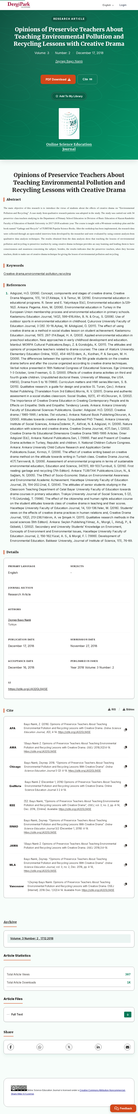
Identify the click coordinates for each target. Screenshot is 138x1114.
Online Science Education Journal (69, 146)
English (107, 5)
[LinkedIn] (98, 1047)
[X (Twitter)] (69, 1047)
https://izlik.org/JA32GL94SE (28, 689)
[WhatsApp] (40, 1047)
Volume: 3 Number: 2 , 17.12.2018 (31, 938)
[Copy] (125, 730)
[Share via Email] (127, 1047)
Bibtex (130, 709)
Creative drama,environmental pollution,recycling (37, 273)
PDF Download (56, 79)
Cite (85, 79)
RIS (114, 709)
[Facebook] (10, 1047)
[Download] (127, 1014)
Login (122, 4)
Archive (10, 922)
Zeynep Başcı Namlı (69, 61)
